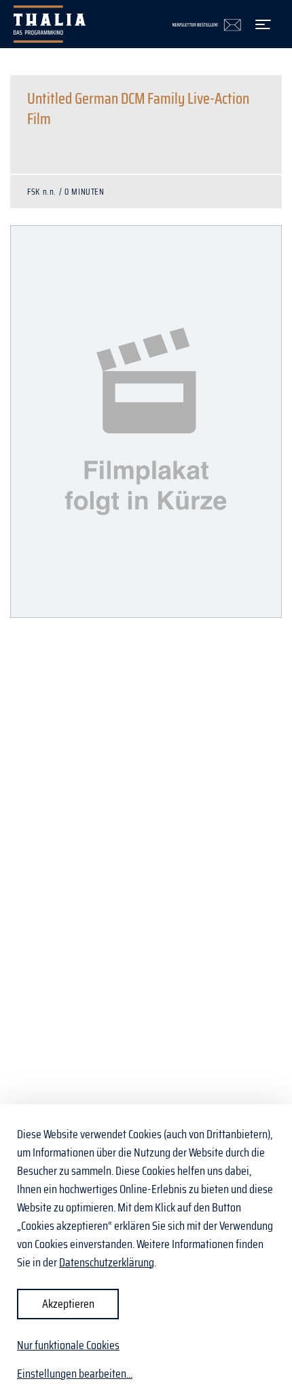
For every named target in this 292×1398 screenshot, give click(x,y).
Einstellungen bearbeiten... (74, 1374)
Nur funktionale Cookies (68, 1345)
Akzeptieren (68, 1303)
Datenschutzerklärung (106, 1262)
